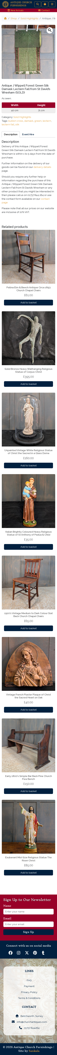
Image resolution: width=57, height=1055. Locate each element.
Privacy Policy (29, 992)
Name (8, 905)
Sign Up (28, 932)
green (38, 120)
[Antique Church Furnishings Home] (5, 4)
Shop (14, 18)
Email (8, 918)
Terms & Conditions (29, 998)
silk (17, 124)
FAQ (29, 980)
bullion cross (15, 120)
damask (28, 120)
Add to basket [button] (28, 302)
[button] (50, 30)
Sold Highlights (29, 18)
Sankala (34, 1050)
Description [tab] (10, 134)
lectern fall (8, 124)
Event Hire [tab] (28, 134)
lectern (47, 120)
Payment (29, 986)
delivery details (42, 166)
